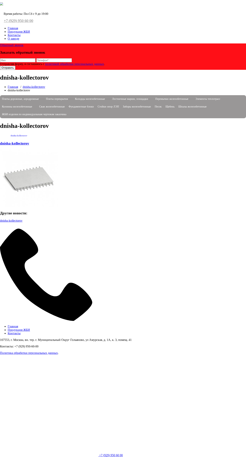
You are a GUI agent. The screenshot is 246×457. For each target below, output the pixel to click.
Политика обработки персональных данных (29, 353)
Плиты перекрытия (57, 98)
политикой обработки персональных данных (74, 64)
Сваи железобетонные (52, 106)
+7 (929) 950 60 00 (18, 21)
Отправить (8, 67)
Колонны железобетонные (17, 106)
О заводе (13, 38)
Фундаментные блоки (81, 106)
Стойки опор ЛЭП (108, 106)
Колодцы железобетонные (90, 98)
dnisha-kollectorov (34, 86)
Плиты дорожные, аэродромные (20, 98)
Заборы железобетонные (137, 106)
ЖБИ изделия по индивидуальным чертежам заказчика (34, 114)
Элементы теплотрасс (207, 98)
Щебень (170, 106)
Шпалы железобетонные (192, 106)
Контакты (14, 35)
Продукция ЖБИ (19, 31)
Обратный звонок (11, 45)
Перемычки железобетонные (171, 98)
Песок (158, 106)
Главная (13, 28)
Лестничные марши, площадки (130, 98)
